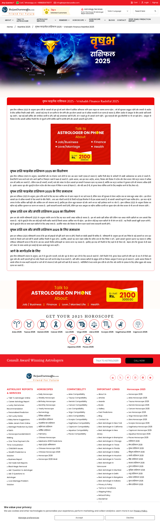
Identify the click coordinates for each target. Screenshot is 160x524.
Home (10, 26)
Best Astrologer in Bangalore (110, 477)
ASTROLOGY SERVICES (42, 20)
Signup (155, 2)
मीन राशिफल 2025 (135, 484)
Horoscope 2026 (45, 455)
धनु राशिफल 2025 (135, 473)
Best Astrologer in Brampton (110, 437)
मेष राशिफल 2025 (135, 444)
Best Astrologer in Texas (108, 444)
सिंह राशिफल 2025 (135, 459)
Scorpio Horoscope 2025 (139, 423)
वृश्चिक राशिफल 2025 (136, 470)
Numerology (43, 412)
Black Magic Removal (17, 466)
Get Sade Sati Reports (18, 463)
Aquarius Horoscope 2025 (139, 434)
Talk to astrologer (107, 360)
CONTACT (121, 20)
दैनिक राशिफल (44, 416)
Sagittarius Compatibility (79, 423)
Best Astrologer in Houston (109, 455)
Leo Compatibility (76, 408)
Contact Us (103, 419)
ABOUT (8, 20)
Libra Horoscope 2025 (137, 419)
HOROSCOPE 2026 (94, 20)
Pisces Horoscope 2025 (138, 437)
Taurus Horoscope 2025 (138, 401)
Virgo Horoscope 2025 (137, 416)
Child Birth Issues (15, 448)
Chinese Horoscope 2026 (49, 452)
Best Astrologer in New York (110, 423)
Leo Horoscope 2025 (137, 412)
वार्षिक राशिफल (44, 430)
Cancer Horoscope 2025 (139, 408)
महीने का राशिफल (45, 426)
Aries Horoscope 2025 (137, 398)
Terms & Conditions (107, 488)
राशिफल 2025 (134, 441)
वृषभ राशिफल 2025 (136, 448)
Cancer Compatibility (77, 405)
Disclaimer (103, 499)
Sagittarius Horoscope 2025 (140, 426)
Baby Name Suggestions (19, 419)
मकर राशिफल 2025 (136, 477)
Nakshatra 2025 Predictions (50, 441)
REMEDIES (63, 20)
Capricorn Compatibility (78, 426)
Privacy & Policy (105, 484)
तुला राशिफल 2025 (135, 466)
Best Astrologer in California (110, 426)
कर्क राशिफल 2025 (136, 455)
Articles (101, 398)
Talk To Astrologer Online (19, 398)
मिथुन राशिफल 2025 (136, 452)
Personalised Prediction (18, 412)
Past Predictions (105, 412)
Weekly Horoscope (46, 398)
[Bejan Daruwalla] (18, 11)
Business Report (15, 459)
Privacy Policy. (141, 510)
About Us (102, 394)
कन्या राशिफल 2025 (136, 463)
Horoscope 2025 (135, 394)
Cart (136, 2)
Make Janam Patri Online (19, 423)
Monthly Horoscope (46, 405)
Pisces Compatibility (77, 434)
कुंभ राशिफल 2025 (135, 481)
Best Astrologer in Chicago (110, 441)
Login (146, 2)
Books (101, 405)
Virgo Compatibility (76, 412)
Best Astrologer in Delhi (108, 473)
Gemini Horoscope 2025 (138, 405)
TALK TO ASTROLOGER (22, 20)
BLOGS (112, 20)
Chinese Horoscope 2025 (49, 448)
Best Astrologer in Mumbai (109, 470)
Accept (79, 517)
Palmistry (42, 434)
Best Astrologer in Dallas (108, 452)
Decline (130, 517)
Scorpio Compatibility (77, 419)
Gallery (101, 408)
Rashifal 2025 (24, 26)
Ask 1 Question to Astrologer (20, 470)
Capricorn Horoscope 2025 (140, 430)
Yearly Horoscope (46, 408)
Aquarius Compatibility (78, 430)
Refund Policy (104, 495)
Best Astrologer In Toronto (109, 459)
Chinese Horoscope (47, 437)
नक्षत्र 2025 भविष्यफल (47, 444)
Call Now (139, 360)
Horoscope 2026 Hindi (47, 459)
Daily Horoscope (45, 394)
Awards (101, 401)
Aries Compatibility (76, 394)
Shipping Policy (104, 491)
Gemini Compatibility (77, 401)
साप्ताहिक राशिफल (45, 419)
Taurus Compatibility (77, 398)
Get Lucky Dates (15, 416)
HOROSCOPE (78, 20)
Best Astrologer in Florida (109, 448)
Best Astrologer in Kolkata (109, 481)
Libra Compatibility (76, 416)
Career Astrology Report (18, 401)
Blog (100, 416)
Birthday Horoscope (47, 401)
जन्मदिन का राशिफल (46, 423)
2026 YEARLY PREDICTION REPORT (140, 20)
